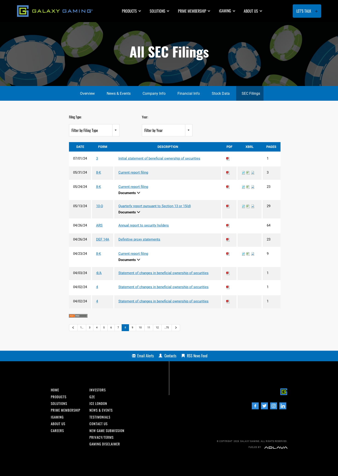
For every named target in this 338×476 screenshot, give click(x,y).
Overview (87, 93)
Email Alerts (145, 355)
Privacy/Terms (101, 437)
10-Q (99, 206)
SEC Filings (251, 93)
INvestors (97, 390)
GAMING (225, 11)
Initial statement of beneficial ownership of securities (159, 158)
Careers (57, 430)
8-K (98, 172)
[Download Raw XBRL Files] (253, 172)
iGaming (57, 417)
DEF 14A (102, 239)
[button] (132, 11)
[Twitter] (264, 405)
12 (157, 327)
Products (129, 11)
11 (148, 327)
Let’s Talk (303, 11)
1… (81, 327)
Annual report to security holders (143, 225)
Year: (145, 117)
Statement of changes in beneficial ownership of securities (163, 273)
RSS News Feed (197, 355)
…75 (166, 327)
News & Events (119, 93)
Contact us (98, 423)
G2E (92, 397)
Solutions (157, 11)
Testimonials (99, 417)
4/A (99, 273)
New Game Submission (106, 430)
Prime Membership (192, 11)
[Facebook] (255, 405)
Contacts (170, 355)
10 (140, 327)
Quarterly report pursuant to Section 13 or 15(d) (154, 206)
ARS (99, 225)
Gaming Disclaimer (104, 444)
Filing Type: (75, 117)
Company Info (154, 93)
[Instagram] (273, 405)
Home (55, 390)
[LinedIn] (282, 405)
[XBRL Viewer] (243, 172)
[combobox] (94, 130)
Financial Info (189, 93)
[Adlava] (275, 447)
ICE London (98, 403)
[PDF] (228, 158)
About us (251, 11)
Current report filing (133, 172)
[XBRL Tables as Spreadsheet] (248, 172)
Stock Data (221, 93)
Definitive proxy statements (139, 239)
